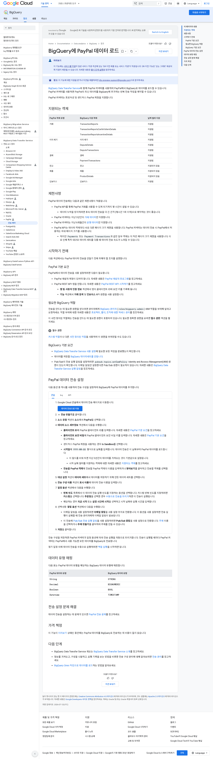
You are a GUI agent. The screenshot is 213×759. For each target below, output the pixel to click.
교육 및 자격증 (134, 741)
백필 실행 (102, 547)
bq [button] (61, 395)
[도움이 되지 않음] (170, 43)
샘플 (34, 18)
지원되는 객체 (128, 463)
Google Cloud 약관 (94, 753)
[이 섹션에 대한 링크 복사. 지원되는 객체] (71, 109)
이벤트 (173, 727)
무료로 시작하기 (199, 12)
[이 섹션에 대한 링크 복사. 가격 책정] (65, 626)
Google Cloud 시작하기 (138, 727)
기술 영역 (45, 3)
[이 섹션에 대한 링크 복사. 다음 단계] (65, 644)
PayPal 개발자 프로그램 (117, 278)
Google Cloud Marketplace (54, 731)
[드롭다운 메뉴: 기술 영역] (52, 3)
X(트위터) (174, 731)
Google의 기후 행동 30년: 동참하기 (120, 753)
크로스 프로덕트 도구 (67, 3)
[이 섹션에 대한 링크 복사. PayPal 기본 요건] (72, 267)
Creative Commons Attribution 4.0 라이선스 (96, 696)
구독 (182, 753)
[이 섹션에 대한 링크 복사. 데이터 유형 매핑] (75, 558)
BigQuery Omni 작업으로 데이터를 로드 (73, 665)
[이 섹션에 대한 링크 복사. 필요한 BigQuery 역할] (78, 303)
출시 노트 (89, 731)
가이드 (15, 18)
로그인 (207, 3)
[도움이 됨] (165, 43)
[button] (19, 61)
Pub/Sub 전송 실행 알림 (85, 520)
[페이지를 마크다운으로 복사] (131, 51)
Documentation (63, 44)
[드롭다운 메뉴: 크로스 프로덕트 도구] (79, 3)
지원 (87, 727)
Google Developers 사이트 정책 (78, 699)
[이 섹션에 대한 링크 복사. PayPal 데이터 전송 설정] (86, 380)
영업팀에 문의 (48, 736)
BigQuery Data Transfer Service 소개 (112, 651)
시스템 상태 (90, 736)
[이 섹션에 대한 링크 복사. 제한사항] (64, 194)
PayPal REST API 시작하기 (114, 284)
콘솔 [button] (53, 395)
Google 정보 (47, 753)
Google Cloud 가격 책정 (52, 727)
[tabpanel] (110, 466)
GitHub (131, 722)
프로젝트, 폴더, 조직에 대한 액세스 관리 (110, 312)
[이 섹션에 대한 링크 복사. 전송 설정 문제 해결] (79, 607)
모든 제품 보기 (48, 722)
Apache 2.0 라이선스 (156, 696)
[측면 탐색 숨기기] (35, 754)
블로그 (173, 722)
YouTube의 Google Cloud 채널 (183, 736)
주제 (161, 520)
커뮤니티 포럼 (91, 722)
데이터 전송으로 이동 (70, 408)
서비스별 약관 (70, 66)
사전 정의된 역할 (78, 336)
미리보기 (62, 633)
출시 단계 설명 (97, 70)
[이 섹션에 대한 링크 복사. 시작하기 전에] (71, 251)
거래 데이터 (90, 217)
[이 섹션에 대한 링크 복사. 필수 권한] (65, 330)
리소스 (44, 18)
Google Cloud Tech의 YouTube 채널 (186, 741)
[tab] (53, 395)
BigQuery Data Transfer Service (64, 88)
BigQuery (15, 12)
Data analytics (80, 44)
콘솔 (170, 3)
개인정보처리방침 (63, 753)
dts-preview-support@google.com (114, 80)
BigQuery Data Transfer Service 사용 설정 (75, 351)
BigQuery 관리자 (108, 309)
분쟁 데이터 (92, 222)
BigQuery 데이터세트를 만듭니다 (87, 356)
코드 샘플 (132, 731)
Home (50, 44)
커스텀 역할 (54, 336)
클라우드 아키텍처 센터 (138, 736)
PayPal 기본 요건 (138, 430)
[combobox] (147, 3)
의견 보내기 (164, 51)
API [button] (69, 395)
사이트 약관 (78, 753)
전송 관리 (157, 656)
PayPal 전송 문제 (97, 614)
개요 (5, 18)
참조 (25, 18)
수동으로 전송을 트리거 (117, 496)
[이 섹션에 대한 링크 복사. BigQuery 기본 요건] (76, 345)
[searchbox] (19, 28)
